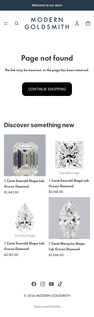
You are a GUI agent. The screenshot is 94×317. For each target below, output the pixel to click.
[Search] (16, 23)
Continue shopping (47, 89)
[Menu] (6, 23)
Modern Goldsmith (53, 296)
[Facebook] (34, 284)
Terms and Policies (47, 306)
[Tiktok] (60, 284)
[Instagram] (43, 284)
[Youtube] (51, 284)
